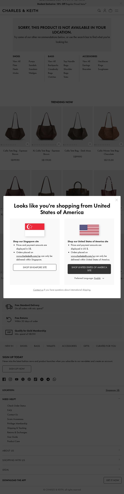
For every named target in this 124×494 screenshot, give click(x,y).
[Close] (116, 200)
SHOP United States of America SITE (89, 269)
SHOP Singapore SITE (35, 267)
